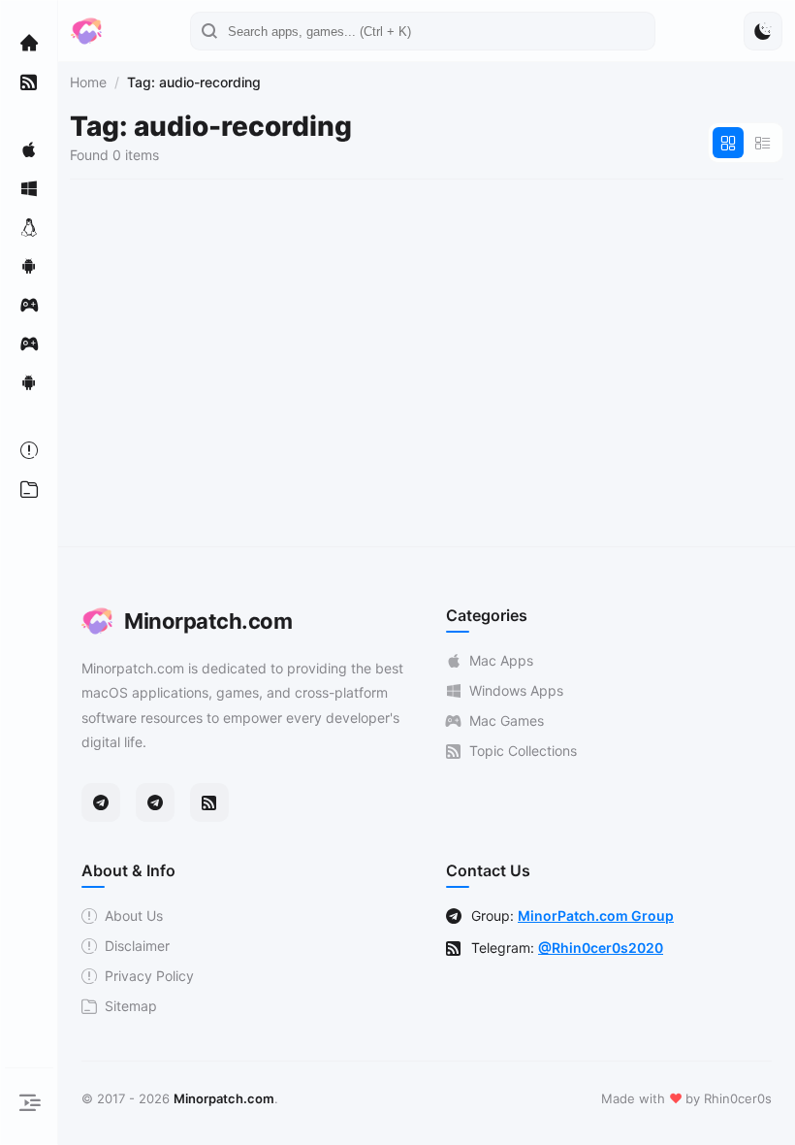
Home (88, 82)
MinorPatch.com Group (596, 915)
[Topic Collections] (29, 81)
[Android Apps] (29, 265)
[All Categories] (29, 489)
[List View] (763, 142)
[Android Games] (29, 382)
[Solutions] (29, 450)
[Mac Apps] (29, 149)
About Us (134, 915)
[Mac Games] (29, 304)
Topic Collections (523, 750)
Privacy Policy (149, 975)
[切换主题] (763, 31)
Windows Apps (516, 690)
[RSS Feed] (209, 802)
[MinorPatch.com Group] (155, 802)
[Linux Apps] (29, 227)
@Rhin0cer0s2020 (600, 947)
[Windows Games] (29, 343)
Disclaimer (137, 945)
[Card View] (728, 142)
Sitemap (131, 1006)
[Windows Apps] (29, 188)
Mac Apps (501, 660)
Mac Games (506, 720)
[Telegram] (100, 802)
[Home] (29, 42)
